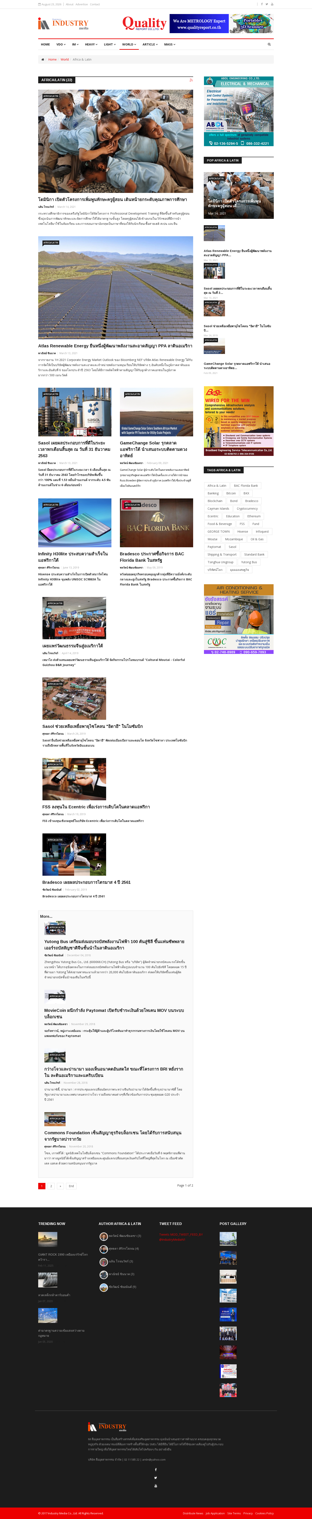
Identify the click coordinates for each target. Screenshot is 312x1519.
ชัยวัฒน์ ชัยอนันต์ (52, 889)
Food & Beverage (220, 524)
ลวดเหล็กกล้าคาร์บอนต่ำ (54, 1295)
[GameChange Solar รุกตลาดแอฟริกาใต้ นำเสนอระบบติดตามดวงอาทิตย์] (156, 412)
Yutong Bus (249, 562)
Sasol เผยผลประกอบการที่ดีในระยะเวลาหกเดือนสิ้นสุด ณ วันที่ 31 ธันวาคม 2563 (74, 449)
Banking (213, 493)
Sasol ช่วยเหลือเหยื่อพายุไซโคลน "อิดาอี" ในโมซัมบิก (92, 726)
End (71, 1186)
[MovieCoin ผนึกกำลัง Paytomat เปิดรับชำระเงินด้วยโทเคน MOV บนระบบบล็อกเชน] (115, 997)
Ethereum (254, 516)
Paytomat (214, 547)
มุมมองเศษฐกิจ (239, 570)
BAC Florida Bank (246, 486)
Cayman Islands (218, 508)
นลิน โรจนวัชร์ (46, 207)
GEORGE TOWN (219, 531)
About (69, 4)
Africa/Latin (51, 96)
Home (52, 59)
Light (108, 44)
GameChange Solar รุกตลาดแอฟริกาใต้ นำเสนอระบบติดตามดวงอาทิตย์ (153, 449)
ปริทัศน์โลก (215, 570)
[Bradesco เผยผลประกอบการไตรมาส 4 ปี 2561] (115, 854)
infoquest (262, 531)
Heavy (90, 44)
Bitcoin (231, 493)
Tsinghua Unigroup (220, 562)
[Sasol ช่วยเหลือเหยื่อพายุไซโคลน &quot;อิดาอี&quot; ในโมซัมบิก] (115, 698)
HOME (45, 44)
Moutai (212, 539)
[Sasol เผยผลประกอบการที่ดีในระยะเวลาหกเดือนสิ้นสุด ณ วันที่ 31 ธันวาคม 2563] (74, 412)
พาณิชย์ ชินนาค (47, 353)
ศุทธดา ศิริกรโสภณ (48, 567)
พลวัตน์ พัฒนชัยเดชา (131, 463)
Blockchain (215, 501)
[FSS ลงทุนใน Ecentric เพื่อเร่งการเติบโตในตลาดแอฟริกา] (115, 779)
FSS (242, 524)
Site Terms (234, 1513)
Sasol (232, 547)
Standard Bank (254, 554)
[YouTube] (156, 1486)
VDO (59, 44)
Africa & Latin (217, 486)
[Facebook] (156, 1470)
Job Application (215, 1513)
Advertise (82, 4)
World (127, 44)
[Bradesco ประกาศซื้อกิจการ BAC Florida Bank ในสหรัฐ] (156, 522)
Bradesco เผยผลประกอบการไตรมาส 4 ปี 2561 (86, 882)
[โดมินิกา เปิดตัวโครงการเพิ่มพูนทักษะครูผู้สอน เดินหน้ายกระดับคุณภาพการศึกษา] (115, 141)
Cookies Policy (264, 1513)
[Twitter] (155, 1478)
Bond (234, 501)
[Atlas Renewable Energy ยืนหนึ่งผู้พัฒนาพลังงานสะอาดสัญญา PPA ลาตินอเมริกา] (115, 287)
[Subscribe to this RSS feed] (191, 80)
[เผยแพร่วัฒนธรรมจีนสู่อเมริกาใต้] (115, 618)
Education (233, 516)
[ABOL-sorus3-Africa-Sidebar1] (239, 111)
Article (149, 44)
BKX (246, 493)
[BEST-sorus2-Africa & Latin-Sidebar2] (239, 421)
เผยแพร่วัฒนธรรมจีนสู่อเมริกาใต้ (72, 646)
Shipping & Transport (222, 554)
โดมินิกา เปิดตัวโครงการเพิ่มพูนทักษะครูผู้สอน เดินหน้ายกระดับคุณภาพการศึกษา (112, 199)
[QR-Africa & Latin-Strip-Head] (196, 23)
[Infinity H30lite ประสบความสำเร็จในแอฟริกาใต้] (74, 522)
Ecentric (213, 516)
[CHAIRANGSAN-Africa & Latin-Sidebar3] (239, 619)
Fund (255, 524)
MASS (168, 44)
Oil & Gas (257, 539)
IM (74, 44)
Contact (95, 4)
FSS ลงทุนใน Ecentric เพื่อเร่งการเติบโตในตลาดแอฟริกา (96, 807)
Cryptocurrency (247, 508)
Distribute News (193, 1513)
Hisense (242, 531)
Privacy (248, 1513)
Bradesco (251, 501)
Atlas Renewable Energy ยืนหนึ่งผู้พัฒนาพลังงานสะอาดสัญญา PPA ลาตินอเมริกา (115, 346)
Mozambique (234, 539)
